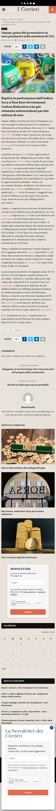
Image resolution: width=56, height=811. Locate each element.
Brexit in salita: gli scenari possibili (28, 384)
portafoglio (6, 168)
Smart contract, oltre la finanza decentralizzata (24, 688)
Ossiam (18, 330)
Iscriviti (28, 612)
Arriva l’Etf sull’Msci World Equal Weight (23, 468)
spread (15, 192)
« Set (3, 669)
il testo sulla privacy (29, 592)
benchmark (45, 189)
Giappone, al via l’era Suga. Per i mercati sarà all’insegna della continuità (28, 371)
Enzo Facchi (8, 40)
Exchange (6, 145)
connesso (17, 356)
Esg (48, 252)
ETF (10, 135)
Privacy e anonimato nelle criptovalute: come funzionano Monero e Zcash (23, 712)
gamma (31, 252)
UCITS (4, 135)
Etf (44, 128)
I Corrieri (28, 9)
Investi (4, 29)
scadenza (20, 161)
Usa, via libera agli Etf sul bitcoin (19, 557)
